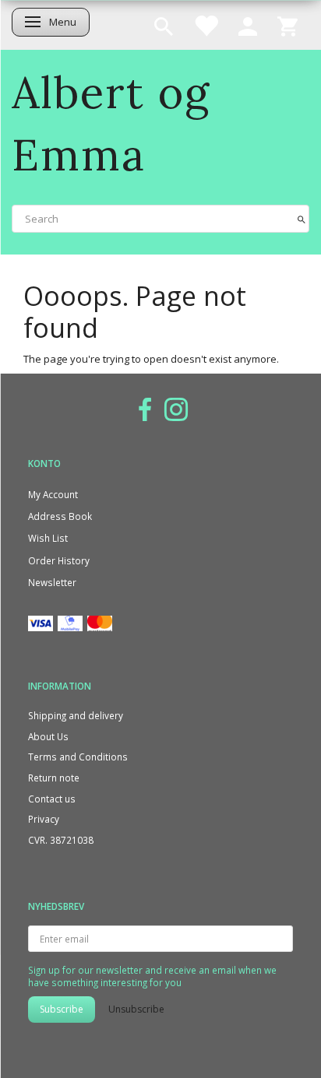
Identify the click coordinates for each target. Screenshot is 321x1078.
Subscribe (61, 1009)
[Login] (248, 25)
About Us (48, 736)
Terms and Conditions (78, 756)
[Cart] (287, 25)
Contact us (52, 798)
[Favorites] (206, 25)
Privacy (43, 819)
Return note (53, 777)
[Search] (301, 218)
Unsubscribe (136, 1009)
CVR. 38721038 (60, 840)
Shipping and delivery (75, 715)
